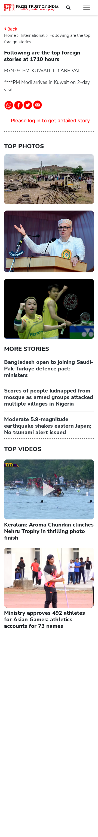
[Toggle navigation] (86, 7)
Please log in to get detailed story (50, 120)
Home (10, 35)
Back (12, 29)
